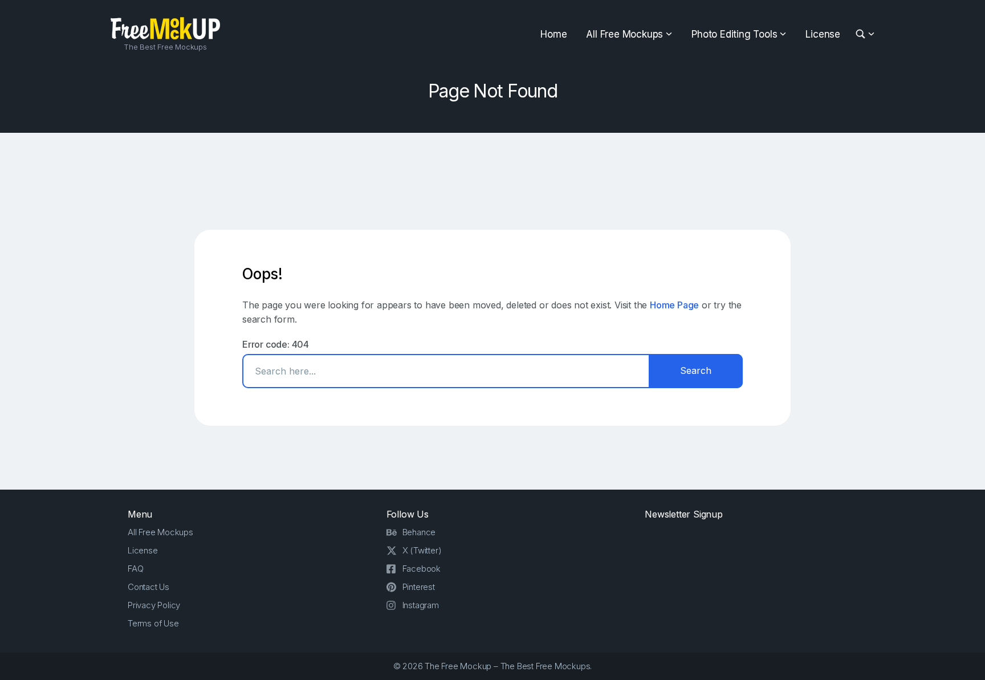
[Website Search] (862, 34)
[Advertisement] (492, 181)
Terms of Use (153, 623)
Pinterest (418, 586)
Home (553, 34)
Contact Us (148, 586)
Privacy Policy (154, 605)
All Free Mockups (624, 34)
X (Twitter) (422, 550)
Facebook (421, 568)
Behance (419, 532)
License (822, 34)
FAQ (135, 568)
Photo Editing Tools (734, 34)
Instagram (420, 605)
